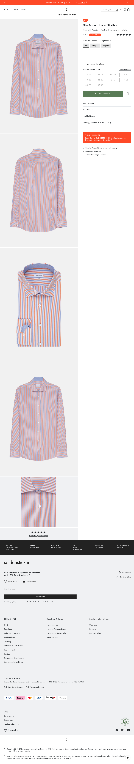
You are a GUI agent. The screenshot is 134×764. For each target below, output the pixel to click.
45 (99, 85)
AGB (6, 712)
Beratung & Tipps (55, 618)
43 (123, 80)
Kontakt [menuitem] (7, 654)
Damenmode (12, 581)
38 (111, 74)
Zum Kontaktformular (15, 687)
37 (99, 74)
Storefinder (126, 572)
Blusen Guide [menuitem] (52, 637)
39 (123, 74)
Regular (106, 45)
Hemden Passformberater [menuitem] (57, 629)
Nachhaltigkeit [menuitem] (95, 633)
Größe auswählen (102, 93)
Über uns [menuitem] (93, 625)
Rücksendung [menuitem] (9, 637)
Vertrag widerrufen (37, 687)
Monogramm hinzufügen (95, 64)
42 (111, 80)
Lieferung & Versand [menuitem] (12, 633)
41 (99, 80)
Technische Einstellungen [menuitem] (14, 658)
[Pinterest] (128, 730)
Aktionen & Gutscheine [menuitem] (13, 645)
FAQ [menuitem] (6, 625)
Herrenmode (31, 581)
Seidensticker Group (99, 618)
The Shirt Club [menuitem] (9, 650)
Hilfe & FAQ (10, 618)
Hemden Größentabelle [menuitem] (56, 633)
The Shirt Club (125, 577)
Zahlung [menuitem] (7, 641)
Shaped (95, 45)
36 (86, 74)
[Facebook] (117, 730)
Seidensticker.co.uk (11, 724)
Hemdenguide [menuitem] (52, 625)
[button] (38, 535)
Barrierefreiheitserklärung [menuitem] (14, 662)
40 (86, 80)
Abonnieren (40, 596)
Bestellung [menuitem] (8, 629)
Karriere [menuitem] (92, 629)
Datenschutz (9, 716)
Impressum (8, 720)
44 (86, 85)
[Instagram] (122, 730)
